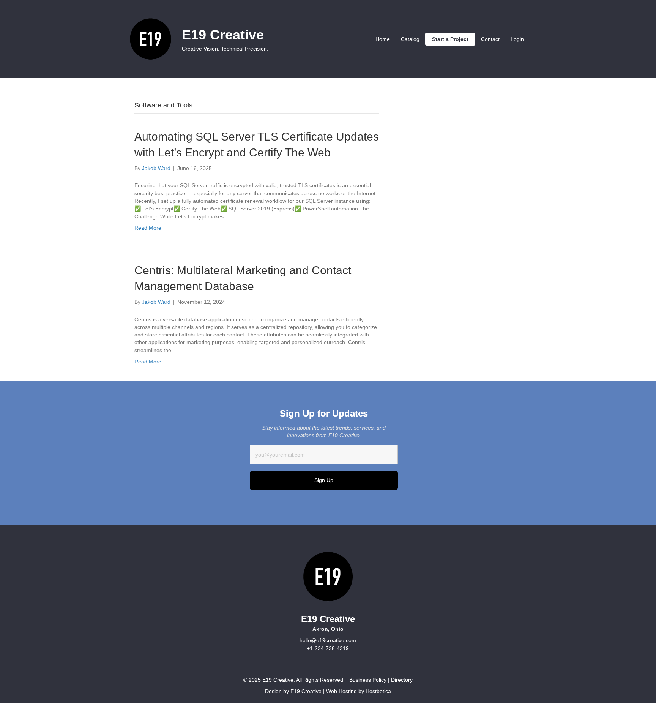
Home (382, 39)
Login (517, 39)
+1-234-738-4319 (328, 648)
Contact (490, 39)
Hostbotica (378, 691)
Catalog (410, 39)
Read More (147, 228)
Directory (402, 680)
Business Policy (367, 680)
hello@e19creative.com (328, 640)
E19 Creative (306, 691)
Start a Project (450, 39)
